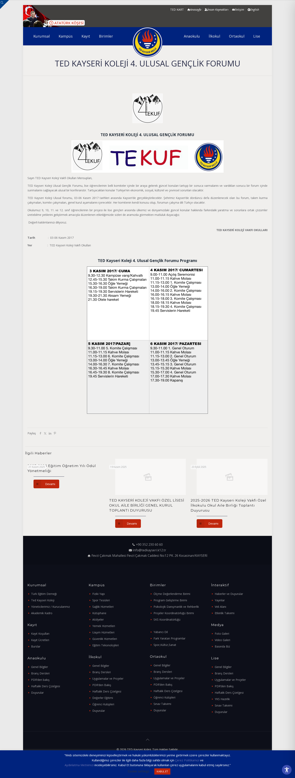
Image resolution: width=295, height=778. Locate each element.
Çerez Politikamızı (187, 760)
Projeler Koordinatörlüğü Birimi (174, 613)
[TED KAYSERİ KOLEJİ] (147, 42)
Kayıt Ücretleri (40, 640)
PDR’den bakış (40, 680)
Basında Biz (222, 646)
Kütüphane (99, 613)
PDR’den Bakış (101, 685)
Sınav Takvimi (162, 704)
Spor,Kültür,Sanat (165, 645)
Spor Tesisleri (101, 600)
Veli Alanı (220, 607)
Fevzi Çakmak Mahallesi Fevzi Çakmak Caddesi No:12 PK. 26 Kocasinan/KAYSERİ (149, 556)
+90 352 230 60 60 (149, 544)
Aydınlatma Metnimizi (79, 765)
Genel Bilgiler (39, 667)
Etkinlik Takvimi (224, 613)
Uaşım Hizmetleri (103, 632)
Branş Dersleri (40, 673)
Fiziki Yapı (98, 594)
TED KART (177, 9)
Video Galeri (222, 640)
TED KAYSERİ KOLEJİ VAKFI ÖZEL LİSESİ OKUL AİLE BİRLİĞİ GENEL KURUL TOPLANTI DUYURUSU (146, 505)
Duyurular (37, 692)
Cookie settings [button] (138, 771)
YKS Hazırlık (222, 699)
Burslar (35, 646)
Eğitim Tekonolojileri (105, 645)
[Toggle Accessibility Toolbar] (287, 770)
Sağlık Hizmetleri (103, 607)
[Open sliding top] (4, 4)
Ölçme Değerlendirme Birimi (172, 594)
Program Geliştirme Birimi (170, 600)
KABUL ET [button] (162, 771)
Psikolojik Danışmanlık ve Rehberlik (176, 607)
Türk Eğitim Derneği (44, 594)
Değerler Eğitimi (102, 698)
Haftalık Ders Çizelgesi (45, 686)
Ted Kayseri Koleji (42, 600)
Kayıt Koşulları (40, 633)
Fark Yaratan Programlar (169, 638)
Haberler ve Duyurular (229, 594)
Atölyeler (98, 619)
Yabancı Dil (161, 632)
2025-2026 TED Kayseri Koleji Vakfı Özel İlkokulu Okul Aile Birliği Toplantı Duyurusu (228, 505)
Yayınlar (220, 600)
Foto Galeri (222, 633)
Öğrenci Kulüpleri (103, 704)
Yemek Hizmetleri (103, 626)
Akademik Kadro (41, 613)
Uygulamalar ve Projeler (107, 678)
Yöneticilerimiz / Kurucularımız (50, 607)
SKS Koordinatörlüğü (167, 619)
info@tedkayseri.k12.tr (149, 550)
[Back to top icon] (147, 739)
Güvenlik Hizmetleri (104, 639)
